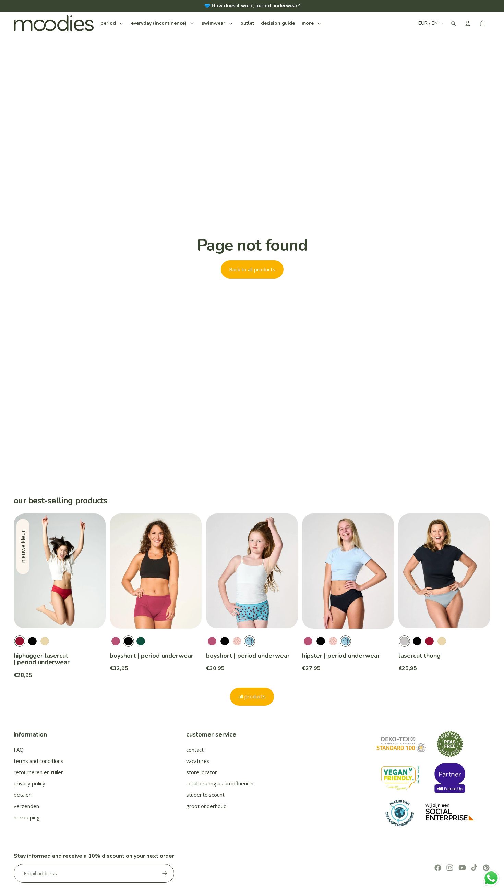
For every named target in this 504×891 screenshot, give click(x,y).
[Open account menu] (467, 23)
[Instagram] (450, 868)
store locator (201, 772)
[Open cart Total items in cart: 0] (482, 23)
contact (195, 749)
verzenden (26, 806)
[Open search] (453, 23)
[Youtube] (462, 868)
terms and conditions (38, 760)
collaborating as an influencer (220, 783)
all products (252, 696)
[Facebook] (438, 868)
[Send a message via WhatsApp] (491, 878)
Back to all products (252, 269)
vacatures (197, 760)
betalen (23, 794)
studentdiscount (205, 794)
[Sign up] (164, 873)
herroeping (27, 817)
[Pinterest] (486, 868)
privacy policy (29, 783)
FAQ (19, 749)
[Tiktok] (474, 868)
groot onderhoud (206, 806)
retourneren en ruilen (39, 772)
